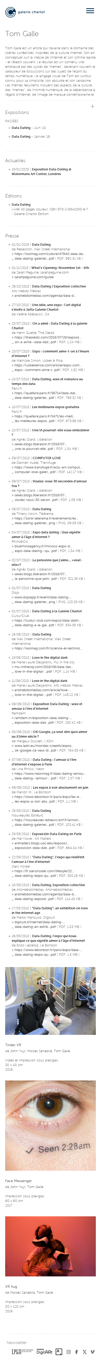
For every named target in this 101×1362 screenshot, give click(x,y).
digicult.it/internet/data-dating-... (40, 922)
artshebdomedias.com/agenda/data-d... (45, 296)
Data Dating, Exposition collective (58, 885)
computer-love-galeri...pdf (35, 472)
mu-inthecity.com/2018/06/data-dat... (44, 667)
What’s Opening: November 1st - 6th (60, 268)
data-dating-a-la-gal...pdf (34, 625)
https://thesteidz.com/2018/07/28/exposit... (48, 337)
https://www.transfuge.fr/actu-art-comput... (48, 467)
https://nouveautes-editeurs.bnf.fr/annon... (48, 820)
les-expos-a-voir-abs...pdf (35, 801)
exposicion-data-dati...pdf (34, 848)
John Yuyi (17, 1051)
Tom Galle (62, 1051)
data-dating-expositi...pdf (34, 899)
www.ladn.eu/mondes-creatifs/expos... (44, 746)
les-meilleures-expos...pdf (34, 421)
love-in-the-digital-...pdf (33, 671)
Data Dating (21, 128)
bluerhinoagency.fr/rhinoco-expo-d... (43, 546)
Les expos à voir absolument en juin (60, 787)
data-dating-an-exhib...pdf (35, 927)
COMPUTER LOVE (47, 458)
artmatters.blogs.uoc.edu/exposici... (42, 843)
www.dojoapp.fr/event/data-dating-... (43, 597)
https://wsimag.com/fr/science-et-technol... (48, 648)
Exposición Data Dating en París (57, 834)
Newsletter (16, 1343)
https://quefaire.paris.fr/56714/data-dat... (46, 393)
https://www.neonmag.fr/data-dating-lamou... (50, 773)
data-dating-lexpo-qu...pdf (35, 876)
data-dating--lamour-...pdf (35, 778)
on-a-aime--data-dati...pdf (35, 342)
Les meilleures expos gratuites (55, 407)
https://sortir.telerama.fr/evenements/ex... (46, 518)
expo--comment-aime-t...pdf (37, 370)
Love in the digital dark (50, 657)
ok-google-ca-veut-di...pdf (35, 750)
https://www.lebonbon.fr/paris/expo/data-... (48, 950)
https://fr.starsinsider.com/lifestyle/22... (44, 871)
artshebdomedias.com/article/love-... (43, 690)
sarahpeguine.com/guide (34, 277)
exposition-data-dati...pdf (34, 722)
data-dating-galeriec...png (35, 523)
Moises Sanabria (39, 1051)
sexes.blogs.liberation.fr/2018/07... (41, 444)
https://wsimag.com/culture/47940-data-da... (50, 254)
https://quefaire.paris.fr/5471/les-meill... (45, 416)
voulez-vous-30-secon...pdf (36, 500)
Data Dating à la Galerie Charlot (57, 611)
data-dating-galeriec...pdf (34, 258)
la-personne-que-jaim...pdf (36, 579)
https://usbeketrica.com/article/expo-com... (48, 365)
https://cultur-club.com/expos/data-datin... (48, 620)
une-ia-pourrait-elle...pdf (34, 449)
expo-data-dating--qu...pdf (36, 551)
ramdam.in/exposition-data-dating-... (43, 718)
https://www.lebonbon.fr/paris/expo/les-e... (48, 797)
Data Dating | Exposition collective (59, 286)
